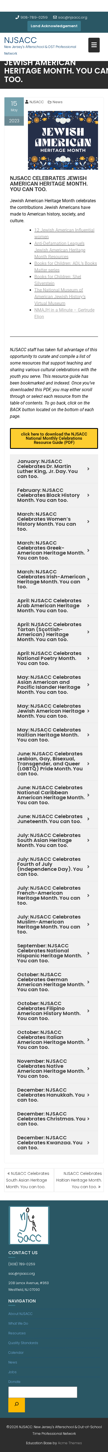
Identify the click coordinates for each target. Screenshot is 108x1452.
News (58, 102)
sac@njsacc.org (72, 17)
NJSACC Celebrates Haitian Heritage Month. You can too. (79, 1180)
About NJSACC (20, 1313)
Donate (14, 1381)
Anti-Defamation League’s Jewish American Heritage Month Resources (59, 250)
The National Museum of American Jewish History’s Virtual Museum (60, 296)
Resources (17, 1333)
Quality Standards (23, 1342)
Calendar (16, 1352)
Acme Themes (70, 1443)
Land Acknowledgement (54, 26)
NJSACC (20, 40)
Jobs (12, 1372)
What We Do (18, 1323)
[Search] (16, 1405)
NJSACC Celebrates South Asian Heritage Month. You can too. (27, 1180)
